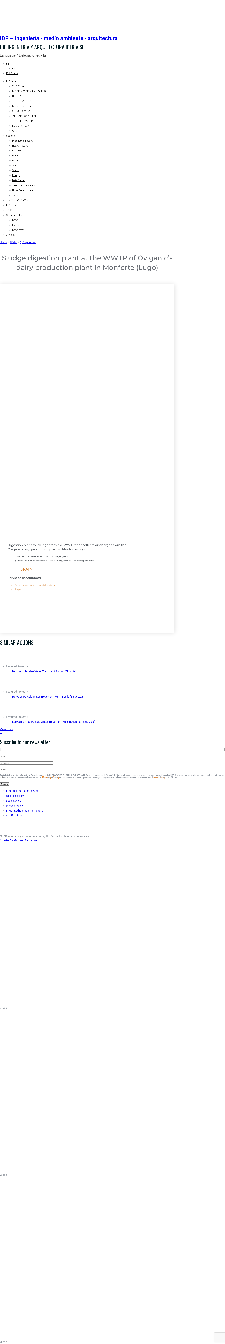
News (15, 220)
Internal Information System (23, 790)
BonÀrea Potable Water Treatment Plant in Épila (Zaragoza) (47, 696)
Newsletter (18, 230)
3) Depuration (28, 242)
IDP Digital (11, 205)
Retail (15, 155)
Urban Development (23, 190)
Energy (16, 175)
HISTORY (17, 96)
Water (15, 170)
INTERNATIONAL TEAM (24, 116)
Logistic (16, 150)
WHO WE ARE (19, 86)
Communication (14, 215)
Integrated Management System (25, 810)
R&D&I (9, 210)
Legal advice (13, 800)
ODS (14, 130)
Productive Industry (22, 140)
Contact (10, 234)
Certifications (14, 815)
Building (16, 160)
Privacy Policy (51, 777)
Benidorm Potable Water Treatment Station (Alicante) (44, 671)
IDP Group (11, 81)
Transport (17, 195)
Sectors (10, 135)
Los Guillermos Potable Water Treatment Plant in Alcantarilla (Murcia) (53, 721)
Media (15, 225)
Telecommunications (23, 185)
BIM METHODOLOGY (17, 200)
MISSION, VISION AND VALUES (29, 91)
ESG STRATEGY (20, 125)
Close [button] (3, 1007)
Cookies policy (15, 795)
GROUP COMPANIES (23, 111)
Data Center (18, 180)
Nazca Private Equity (23, 106)
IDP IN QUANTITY (21, 101)
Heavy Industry (20, 145)
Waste (15, 165)
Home (4, 242)
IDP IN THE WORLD (22, 120)
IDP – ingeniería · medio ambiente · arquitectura (59, 38)
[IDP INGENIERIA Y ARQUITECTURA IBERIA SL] (7, 14)
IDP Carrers (12, 73)
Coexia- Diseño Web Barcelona (18, 840)
